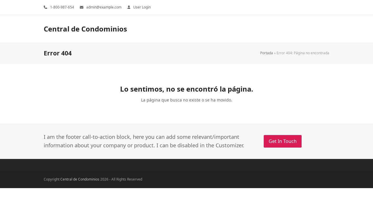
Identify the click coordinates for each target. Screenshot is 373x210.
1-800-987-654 (62, 7)
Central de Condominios (85, 29)
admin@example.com (104, 7)
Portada (266, 52)
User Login (142, 7)
